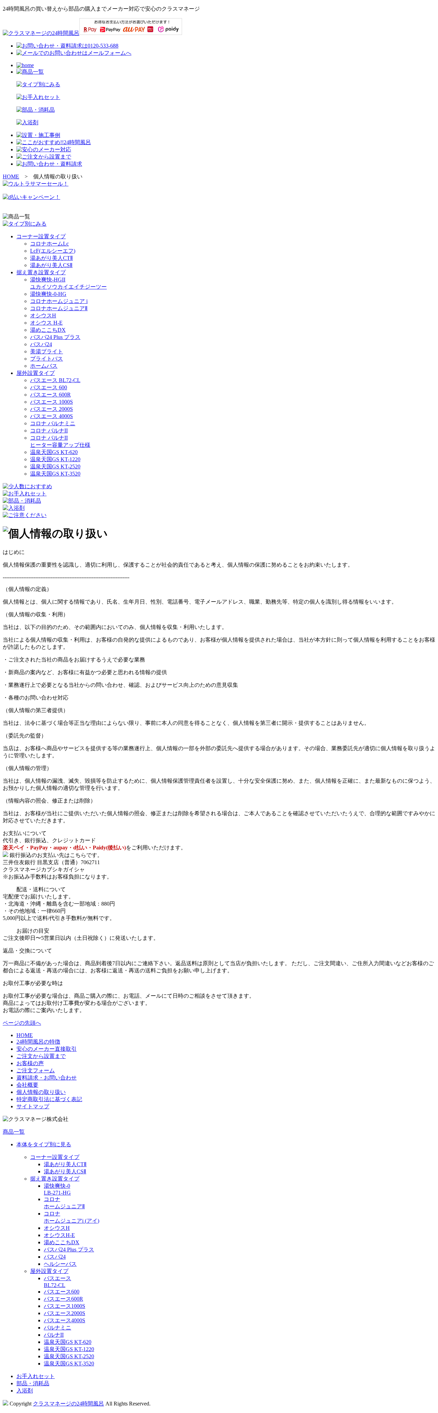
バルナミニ (57, 1327)
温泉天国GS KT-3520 (55, 474)
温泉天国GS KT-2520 (55, 466)
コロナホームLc (49, 244)
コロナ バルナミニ (52, 423)
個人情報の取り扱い (41, 1092)
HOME (11, 176)
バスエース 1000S (51, 402)
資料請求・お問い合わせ (46, 1078)
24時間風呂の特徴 (38, 1042)
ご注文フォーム (35, 1070)
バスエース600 (61, 1292)
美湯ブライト (46, 351)
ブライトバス (46, 359)
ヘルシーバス (60, 1264)
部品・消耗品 (32, 1383)
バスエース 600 (48, 387)
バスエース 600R (50, 395)
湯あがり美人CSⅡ (51, 265)
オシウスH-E (59, 1235)
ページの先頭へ (22, 1023)
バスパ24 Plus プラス (55, 337)
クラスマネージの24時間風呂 (68, 1403)
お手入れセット (35, 1376)
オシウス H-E (46, 323)
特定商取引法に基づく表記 (49, 1099)
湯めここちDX (48, 330)
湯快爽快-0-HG (48, 294)
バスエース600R (63, 1299)
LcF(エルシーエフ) (52, 251)
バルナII (54, 1335)
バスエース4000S (64, 1320)
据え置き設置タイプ (41, 272)
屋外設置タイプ (35, 373)
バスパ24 (41, 344)
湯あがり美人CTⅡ (51, 258)
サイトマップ (32, 1106)
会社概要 (27, 1085)
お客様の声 (30, 1063)
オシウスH (43, 315)
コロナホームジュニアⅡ (59, 308)
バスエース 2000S (51, 409)
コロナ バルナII (49, 430)
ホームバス (43, 366)
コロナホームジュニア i (59, 301)
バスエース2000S (64, 1313)
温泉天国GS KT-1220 (55, 459)
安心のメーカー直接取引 (46, 1049)
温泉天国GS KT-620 (54, 452)
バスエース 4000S (51, 416)
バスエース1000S (64, 1306)
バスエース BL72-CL (55, 380)
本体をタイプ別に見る (43, 1144)
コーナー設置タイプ (41, 236)
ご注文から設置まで (41, 1056)
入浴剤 (24, 1390)
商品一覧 (14, 1132)
